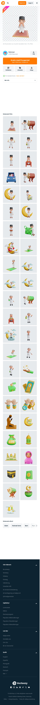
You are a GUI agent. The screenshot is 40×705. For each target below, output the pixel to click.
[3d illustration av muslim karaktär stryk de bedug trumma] (11, 142)
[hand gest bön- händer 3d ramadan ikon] (11, 684)
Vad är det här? (20, 76)
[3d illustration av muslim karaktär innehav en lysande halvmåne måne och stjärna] (11, 194)
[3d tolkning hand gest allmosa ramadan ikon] (11, 649)
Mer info (7, 80)
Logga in (30, 3)
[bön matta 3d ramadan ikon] (11, 666)
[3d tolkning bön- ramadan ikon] (11, 631)
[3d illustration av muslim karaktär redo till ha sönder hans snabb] (11, 212)
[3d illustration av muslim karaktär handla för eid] (11, 282)
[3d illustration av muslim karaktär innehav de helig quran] (11, 299)
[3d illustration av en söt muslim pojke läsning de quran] (11, 369)
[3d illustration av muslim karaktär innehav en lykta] (11, 177)
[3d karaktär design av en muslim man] (11, 386)
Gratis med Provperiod (20, 61)
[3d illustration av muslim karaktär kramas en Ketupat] (11, 351)
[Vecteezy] (3, 3)
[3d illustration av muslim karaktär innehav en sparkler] (11, 159)
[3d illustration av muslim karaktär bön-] (11, 124)
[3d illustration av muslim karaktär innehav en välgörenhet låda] (11, 334)
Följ (34, 54)
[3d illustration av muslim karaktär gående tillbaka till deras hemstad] (11, 229)
